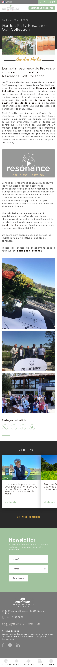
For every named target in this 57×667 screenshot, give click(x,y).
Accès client (49, 2)
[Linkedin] (18, 645)
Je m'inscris (18, 578)
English (8, 2)
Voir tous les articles (28, 517)
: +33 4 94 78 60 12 (14, 617)
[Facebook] (3, 645)
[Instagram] (10, 645)
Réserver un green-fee (41, 8)
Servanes (40, 100)
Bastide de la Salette (27, 103)
